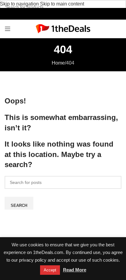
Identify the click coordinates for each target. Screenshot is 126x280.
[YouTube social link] (63, 14)
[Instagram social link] (56, 14)
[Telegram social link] (76, 14)
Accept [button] (50, 270)
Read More (74, 269)
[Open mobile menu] (8, 29)
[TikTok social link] (70, 14)
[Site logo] (63, 28)
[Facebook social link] (50, 14)
